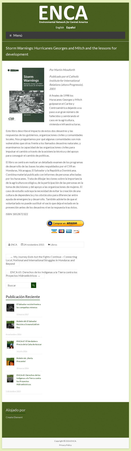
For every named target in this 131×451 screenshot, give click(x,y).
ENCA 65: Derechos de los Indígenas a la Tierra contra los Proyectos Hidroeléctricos (41, 273)
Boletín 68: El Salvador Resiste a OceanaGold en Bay (28, 324)
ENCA (14, 244)
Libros (54, 244)
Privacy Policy (65, 445)
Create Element (14, 417)
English (60, 27)
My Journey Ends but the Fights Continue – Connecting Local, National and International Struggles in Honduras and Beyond (41, 260)
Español (70, 27)
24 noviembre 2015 (34, 244)
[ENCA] (63, 6)
